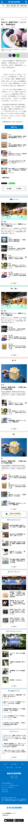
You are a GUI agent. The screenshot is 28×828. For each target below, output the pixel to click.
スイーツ (8, 27)
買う (18, 5)
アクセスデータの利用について (8, 787)
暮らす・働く (24, 5)
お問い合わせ (5, 789)
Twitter (16, 777)
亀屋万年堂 (5, 177)
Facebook (12, 777)
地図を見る (14, 127)
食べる (8, 5)
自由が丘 (3, 27)
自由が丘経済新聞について (7, 783)
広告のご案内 (5, 791)
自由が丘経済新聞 (14, 2)
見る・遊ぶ (13, 5)
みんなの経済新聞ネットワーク (14, 808)
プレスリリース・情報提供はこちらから (10, 785)
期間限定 (13, 27)
